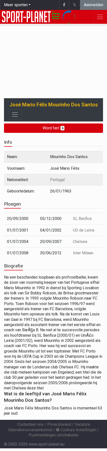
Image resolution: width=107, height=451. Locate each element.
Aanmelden (93, 4)
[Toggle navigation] (15, 114)
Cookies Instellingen (77, 429)
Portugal (57, 179)
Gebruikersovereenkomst (30, 429)
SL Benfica (82, 218)
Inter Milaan (83, 253)
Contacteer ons (30, 424)
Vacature (82, 424)
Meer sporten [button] (16, 4)
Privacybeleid (59, 424)
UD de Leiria (83, 230)
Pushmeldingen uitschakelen (54, 435)
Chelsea (80, 241)
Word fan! (53, 128)
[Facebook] (64, 5)
